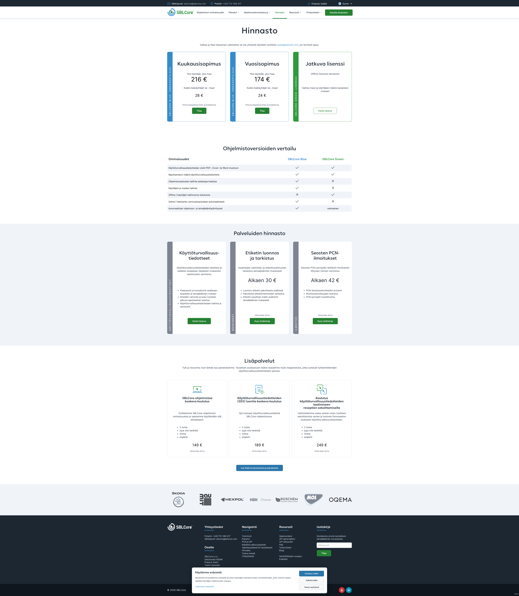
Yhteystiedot (312, 12)
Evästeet (283, 559)
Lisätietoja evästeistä (204, 586)
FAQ (281, 544)
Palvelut (233, 12)
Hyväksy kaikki (311, 573)
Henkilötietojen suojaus (290, 556)
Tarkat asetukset (311, 587)
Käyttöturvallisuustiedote (254, 544)
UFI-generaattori (287, 539)
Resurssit (294, 12)
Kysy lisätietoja (262, 321)
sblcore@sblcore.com (195, 3)
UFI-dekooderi (286, 541)
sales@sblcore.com (287, 44)
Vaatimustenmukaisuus (256, 12)
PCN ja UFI (247, 541)
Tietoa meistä (248, 553)
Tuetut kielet (285, 547)
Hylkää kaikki (311, 580)
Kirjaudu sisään (319, 3)
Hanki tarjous (325, 110)
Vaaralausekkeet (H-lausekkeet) (257, 547)
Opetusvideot (285, 536)
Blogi (281, 550)
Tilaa (199, 110)
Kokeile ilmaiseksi (339, 12)
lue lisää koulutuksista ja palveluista (259, 468)
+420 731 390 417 (232, 3)
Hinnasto (246, 550)
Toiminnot (247, 536)
